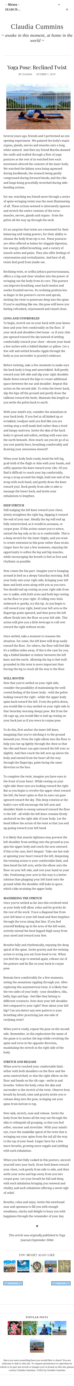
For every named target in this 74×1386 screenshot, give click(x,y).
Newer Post (13, 1283)
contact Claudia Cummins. (22, 1370)
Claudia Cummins (37, 26)
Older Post (61, 1283)
